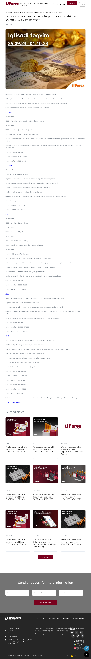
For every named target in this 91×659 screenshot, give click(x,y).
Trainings (52, 3)
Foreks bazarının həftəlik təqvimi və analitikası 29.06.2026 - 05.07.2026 (73, 484)
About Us (22, 3)
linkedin (81, 632)
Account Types (31, 3)
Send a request (45, 602)
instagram (72, 632)
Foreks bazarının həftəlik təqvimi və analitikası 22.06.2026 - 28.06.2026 (18, 530)
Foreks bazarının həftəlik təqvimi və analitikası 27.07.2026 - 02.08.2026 (45, 438)
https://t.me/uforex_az (13, 402)
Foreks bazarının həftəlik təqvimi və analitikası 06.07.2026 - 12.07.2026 (45, 484)
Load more (45, 557)
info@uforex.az (13, 636)
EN (82, 4)
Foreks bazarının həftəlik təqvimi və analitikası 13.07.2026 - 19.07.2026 (18, 484)
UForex (12, 4)
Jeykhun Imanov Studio (76, 655)
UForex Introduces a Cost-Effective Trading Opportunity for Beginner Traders (73, 438)
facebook (76, 632)
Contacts (24, 5)
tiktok (73, 636)
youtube (82, 636)
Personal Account (72, 3)
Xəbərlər (16, 12)
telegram (78, 636)
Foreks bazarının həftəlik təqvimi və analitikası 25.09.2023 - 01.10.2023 (42, 12)
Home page (8, 12)
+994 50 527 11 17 (13, 630)
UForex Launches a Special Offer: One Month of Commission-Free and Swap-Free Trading (45, 530)
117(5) (62, 4)
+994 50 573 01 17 (14, 628)
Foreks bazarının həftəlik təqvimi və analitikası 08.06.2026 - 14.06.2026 (73, 530)
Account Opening (43, 3)
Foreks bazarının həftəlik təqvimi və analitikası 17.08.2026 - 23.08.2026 (18, 438)
